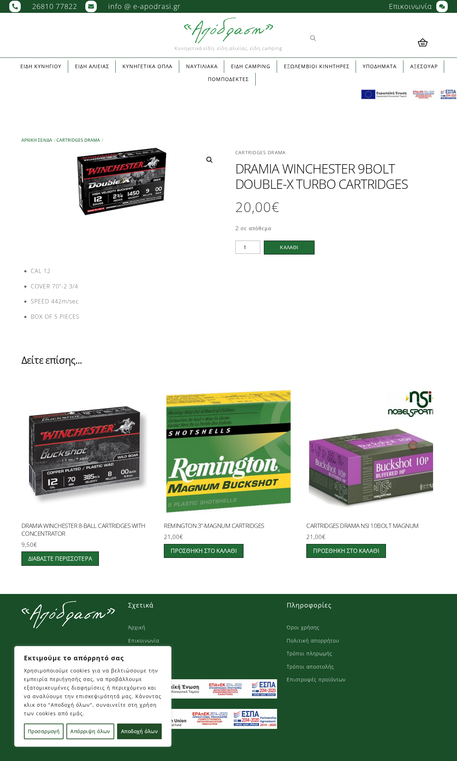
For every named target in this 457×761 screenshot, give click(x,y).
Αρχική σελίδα (36, 140)
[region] (92, 696)
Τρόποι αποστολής (310, 666)
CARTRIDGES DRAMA (78, 140)
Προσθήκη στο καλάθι (204, 551)
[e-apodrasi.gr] (68, 625)
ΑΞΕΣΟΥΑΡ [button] (424, 66)
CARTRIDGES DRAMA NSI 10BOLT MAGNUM (362, 526)
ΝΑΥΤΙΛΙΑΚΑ (202, 66)
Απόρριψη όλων (90, 731)
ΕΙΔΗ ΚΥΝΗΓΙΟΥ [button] (40, 66)
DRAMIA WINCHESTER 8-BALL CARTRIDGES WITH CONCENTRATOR (83, 530)
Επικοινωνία (143, 640)
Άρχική (136, 627)
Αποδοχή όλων (139, 731)
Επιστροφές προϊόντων (316, 679)
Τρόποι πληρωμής (309, 653)
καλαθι (289, 247)
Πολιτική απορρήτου (313, 640)
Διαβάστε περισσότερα (60, 559)
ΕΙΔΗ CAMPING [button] (250, 66)
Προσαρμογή (44, 731)
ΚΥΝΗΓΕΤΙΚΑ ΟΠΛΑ (147, 66)
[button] (209, 159)
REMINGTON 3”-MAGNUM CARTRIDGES (214, 526)
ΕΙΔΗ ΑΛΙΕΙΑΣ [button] (92, 66)
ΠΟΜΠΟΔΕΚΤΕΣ (228, 79)
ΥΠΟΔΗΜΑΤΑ (380, 66)
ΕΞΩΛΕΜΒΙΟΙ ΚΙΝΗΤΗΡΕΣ (317, 66)
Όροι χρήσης (303, 627)
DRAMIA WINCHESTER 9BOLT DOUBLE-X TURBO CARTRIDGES (321, 176)
